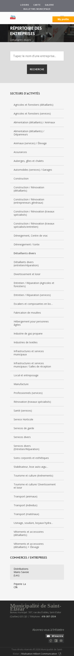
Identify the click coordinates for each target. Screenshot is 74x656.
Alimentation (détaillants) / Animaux (34, 122)
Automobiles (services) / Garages (33, 169)
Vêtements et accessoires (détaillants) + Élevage (29, 545)
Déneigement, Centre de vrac (31, 235)
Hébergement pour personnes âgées (31, 323)
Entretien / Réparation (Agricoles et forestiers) (34, 284)
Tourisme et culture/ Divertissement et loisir (35, 486)
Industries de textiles (26, 342)
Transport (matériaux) (26, 514)
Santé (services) (23, 410)
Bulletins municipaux (37, 9)
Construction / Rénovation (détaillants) (29, 189)
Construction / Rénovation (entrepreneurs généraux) (29, 201)
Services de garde (24, 428)
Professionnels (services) (28, 393)
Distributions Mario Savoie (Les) (21, 572)
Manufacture (21, 384)
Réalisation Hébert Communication (39, 653)
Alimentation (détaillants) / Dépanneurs (29, 132)
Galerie (49, 5)
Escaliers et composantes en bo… (33, 303)
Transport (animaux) (25, 496)
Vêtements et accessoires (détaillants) (29, 533)
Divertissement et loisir (27, 274)
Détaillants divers (25, 253)
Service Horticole (23, 419)
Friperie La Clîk (20, 585)
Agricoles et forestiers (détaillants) (33, 104)
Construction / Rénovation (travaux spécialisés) (34, 213)
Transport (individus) (25, 505)
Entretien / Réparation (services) (32, 295)
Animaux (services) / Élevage (30, 143)
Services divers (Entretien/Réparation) (26, 447)
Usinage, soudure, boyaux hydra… (33, 523)
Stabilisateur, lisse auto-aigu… (31, 466)
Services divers (22, 437)
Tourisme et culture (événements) (33, 475)
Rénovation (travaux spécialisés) (32, 401)
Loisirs (24, 5)
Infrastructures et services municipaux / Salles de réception (32, 364)
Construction (21, 178)
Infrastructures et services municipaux (29, 352)
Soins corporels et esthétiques (31, 458)
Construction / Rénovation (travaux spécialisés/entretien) (34, 225)
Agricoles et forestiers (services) (32, 113)
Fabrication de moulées (27, 312)
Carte (37, 5)
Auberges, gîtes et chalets (29, 161)
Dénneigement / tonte (27, 244)
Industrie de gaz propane (28, 333)
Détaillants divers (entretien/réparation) (26, 263)
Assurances (20, 152)
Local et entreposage (26, 375)
